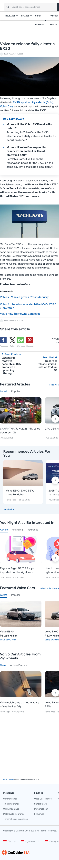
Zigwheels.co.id (32, 841)
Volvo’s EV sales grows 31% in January (24, 297)
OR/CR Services (39, 20)
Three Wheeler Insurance (15, 819)
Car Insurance (10, 799)
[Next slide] (55, 419)
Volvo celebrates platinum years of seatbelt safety (19, 704)
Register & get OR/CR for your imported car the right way (18, 570)
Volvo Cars (6, 106)
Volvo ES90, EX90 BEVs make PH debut (20, 492)
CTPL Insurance (11, 809)
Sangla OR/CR (41, 804)
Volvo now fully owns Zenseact (20, 313)
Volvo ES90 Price (8, 639)
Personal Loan (41, 809)
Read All (53, 385)
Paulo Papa (8, 54)
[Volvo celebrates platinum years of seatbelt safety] (20, 684)
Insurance (10, 16)
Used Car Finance (43, 799)
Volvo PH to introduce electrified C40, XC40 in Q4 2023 (28, 306)
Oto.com (12, 841)
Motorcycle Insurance (13, 814)
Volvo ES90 (7, 631)
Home (5, 779)
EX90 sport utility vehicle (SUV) (33, 102)
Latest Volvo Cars (48, 588)
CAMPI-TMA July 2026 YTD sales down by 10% (20, 430)
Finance (25, 16)
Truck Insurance (11, 804)
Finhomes (39, 814)
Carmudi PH (6, 577)
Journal (11, 779)
